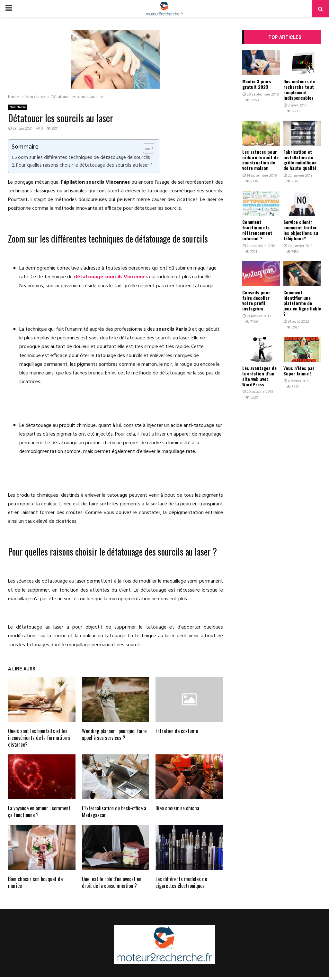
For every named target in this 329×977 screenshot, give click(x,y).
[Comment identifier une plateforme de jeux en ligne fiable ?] (302, 273)
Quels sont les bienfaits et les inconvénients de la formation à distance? (39, 737)
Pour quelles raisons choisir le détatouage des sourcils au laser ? (84, 165)
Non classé (18, 107)
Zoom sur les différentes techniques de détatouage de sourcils (82, 157)
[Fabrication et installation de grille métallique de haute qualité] (302, 133)
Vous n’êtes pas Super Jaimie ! (299, 370)
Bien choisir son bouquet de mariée (35, 882)
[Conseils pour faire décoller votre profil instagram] (261, 273)
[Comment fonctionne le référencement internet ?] (261, 203)
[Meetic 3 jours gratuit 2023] (261, 62)
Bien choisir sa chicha (177, 808)
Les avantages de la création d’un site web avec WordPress (259, 375)
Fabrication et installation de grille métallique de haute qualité (299, 159)
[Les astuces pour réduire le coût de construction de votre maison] (261, 133)
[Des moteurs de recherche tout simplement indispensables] (302, 62)
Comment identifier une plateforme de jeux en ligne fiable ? (302, 303)
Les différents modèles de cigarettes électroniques (181, 882)
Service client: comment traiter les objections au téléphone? (300, 229)
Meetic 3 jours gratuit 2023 (256, 84)
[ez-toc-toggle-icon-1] (145, 148)
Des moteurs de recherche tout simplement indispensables (299, 89)
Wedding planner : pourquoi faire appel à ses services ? (114, 734)
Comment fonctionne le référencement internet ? (257, 229)
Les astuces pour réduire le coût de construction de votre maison (260, 159)
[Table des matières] (148, 148)
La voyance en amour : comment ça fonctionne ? (39, 811)
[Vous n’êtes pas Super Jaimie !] (302, 349)
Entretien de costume (177, 731)
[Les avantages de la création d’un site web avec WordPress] (261, 349)
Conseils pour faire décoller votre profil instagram (256, 300)
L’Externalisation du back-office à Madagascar (114, 811)
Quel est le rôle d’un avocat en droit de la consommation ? (111, 882)
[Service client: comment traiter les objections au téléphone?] (302, 203)
